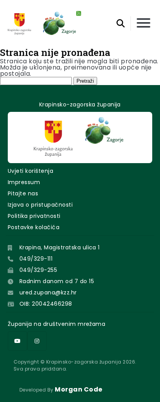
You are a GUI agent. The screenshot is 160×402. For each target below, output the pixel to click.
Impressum (24, 182)
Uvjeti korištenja (30, 171)
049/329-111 (35, 259)
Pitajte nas (23, 193)
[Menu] (143, 23)
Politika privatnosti (34, 216)
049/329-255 (38, 270)
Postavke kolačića (33, 227)
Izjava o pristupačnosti (40, 205)
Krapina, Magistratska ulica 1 (59, 247)
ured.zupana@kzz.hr (48, 292)
